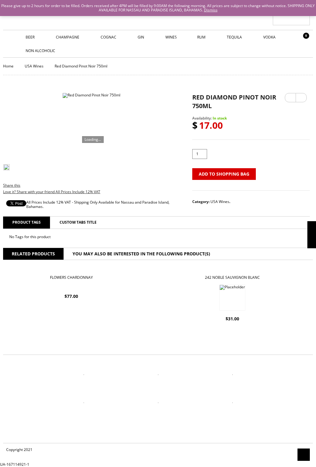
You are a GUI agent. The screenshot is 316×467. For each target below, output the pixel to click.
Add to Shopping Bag (224, 174)
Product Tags (26, 222)
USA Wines (34, 66)
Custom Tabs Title (78, 222)
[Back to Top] (303, 455)
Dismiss (211, 10)
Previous (290, 97)
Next (301, 95)
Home (8, 66)
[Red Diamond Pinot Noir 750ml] (91, 122)
